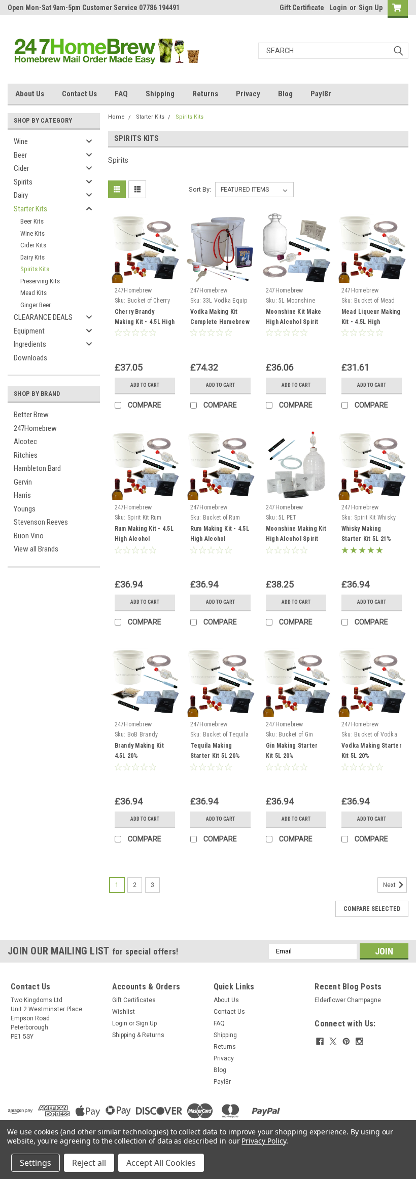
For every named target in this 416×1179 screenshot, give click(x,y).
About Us (29, 93)
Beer (20, 155)
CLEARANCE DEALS (43, 317)
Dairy (21, 195)
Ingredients (30, 344)
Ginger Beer (35, 305)
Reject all (89, 1162)
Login (338, 8)
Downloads (30, 357)
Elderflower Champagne (348, 1000)
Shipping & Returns (138, 1035)
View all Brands (36, 549)
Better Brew (31, 414)
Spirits (23, 182)
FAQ (121, 93)
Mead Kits (33, 293)
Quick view (144, 275)
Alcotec (25, 441)
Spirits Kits (34, 269)
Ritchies (26, 455)
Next (390, 885)
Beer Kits (32, 221)
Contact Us (79, 93)
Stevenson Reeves (41, 522)
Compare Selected (371, 908)
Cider (21, 168)
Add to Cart (144, 385)
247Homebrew (35, 428)
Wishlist (123, 1011)
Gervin (23, 482)
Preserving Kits (40, 281)
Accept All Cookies (161, 1162)
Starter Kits (30, 208)
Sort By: (200, 189)
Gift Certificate (302, 8)
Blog (285, 93)
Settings (35, 1162)
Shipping (160, 93)
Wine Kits (32, 233)
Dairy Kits (32, 257)
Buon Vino (29, 535)
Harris (22, 495)
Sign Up (371, 8)
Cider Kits (33, 245)
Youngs (25, 508)
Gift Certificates (134, 1000)
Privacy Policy (263, 1141)
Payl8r (320, 93)
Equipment (29, 331)
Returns (205, 93)
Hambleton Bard (37, 468)
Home (116, 117)
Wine (21, 141)
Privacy (248, 93)
